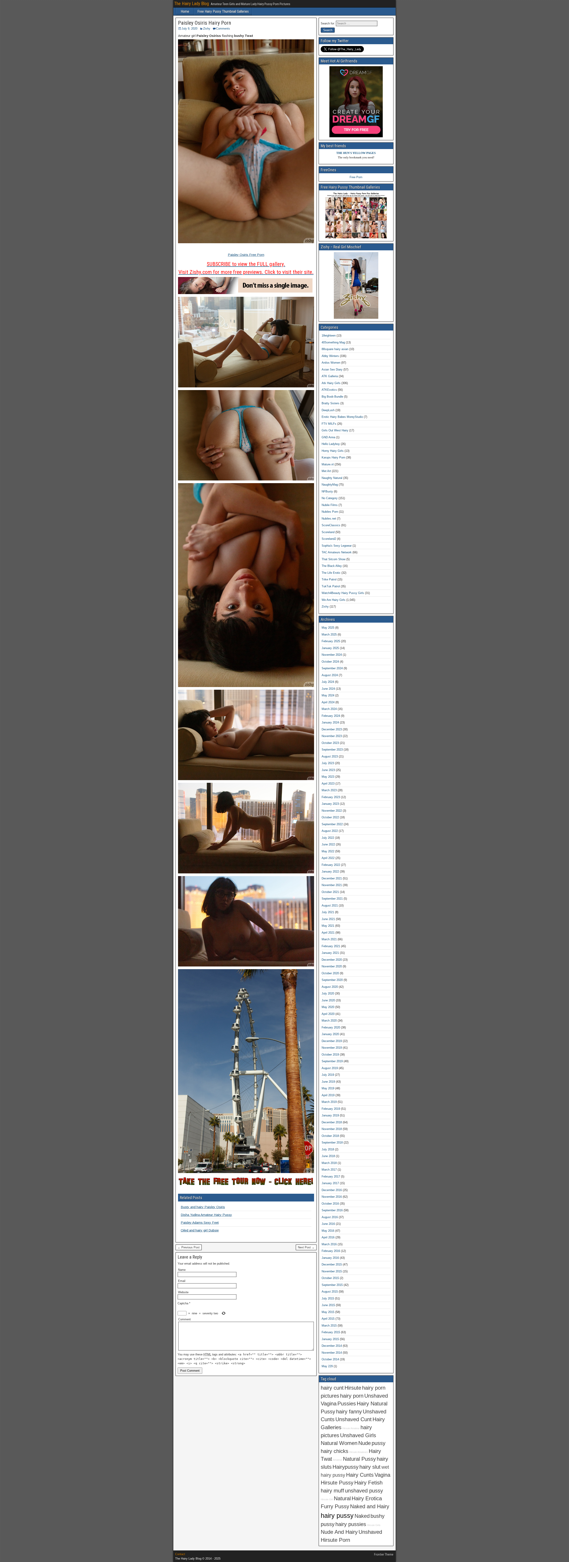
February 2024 (331, 715)
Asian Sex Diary (332, 369)
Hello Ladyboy (331, 444)
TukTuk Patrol (331, 586)
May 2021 (328, 925)
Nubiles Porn (330, 511)
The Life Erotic (331, 572)
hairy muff (332, 1491)
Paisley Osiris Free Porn (246, 255)
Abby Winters (330, 356)
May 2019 (328, 1088)
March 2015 (329, 1325)
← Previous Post (189, 1247)
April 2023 (328, 783)
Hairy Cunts (360, 1475)
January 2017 (330, 1183)
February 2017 (331, 1176)
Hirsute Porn (335, 1540)
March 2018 (329, 1163)
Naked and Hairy (369, 1506)
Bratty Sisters (330, 403)
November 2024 (332, 654)
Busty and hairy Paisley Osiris (203, 1207)
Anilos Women (331, 362)
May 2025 (328, 627)
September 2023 (332, 749)
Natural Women (339, 1443)
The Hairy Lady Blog (191, 3)
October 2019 (330, 1054)
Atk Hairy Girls (331, 383)
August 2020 (330, 986)
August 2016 (330, 1217)
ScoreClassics (331, 525)
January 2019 (330, 1115)
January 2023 (330, 803)
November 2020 (332, 966)
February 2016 (331, 1251)
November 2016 (332, 1196)
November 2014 (332, 1352)
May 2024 (328, 695)
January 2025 (330, 648)
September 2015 (332, 1285)
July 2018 (328, 1149)
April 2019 (328, 1095)
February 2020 (331, 1027)
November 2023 (332, 736)
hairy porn (351, 1396)
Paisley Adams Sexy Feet (200, 1222)
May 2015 (328, 1312)
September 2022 (332, 824)
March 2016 (329, 1244)
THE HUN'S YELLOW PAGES (356, 153)
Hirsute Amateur (351, 1428)
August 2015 (330, 1291)
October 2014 (330, 1359)
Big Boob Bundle (332, 396)
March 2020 (329, 1020)
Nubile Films (330, 505)
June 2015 (328, 1305)
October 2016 (330, 1203)
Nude (364, 1443)
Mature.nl (328, 464)
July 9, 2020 (189, 28)
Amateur (337, 1459)
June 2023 (328, 770)
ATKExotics (329, 389)
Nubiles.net (329, 518)
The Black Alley (332, 566)
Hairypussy (346, 1467)
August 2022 (330, 831)
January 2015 (330, 1339)
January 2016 (330, 1257)
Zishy (206, 28)
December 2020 (332, 959)
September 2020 (332, 980)
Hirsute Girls (374, 1525)
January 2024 (330, 722)
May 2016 (328, 1230)
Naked (362, 1516)
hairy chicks (334, 1451)
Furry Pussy (335, 1506)
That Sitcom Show (333, 559)
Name (182, 1269)
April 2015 (328, 1318)
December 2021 (332, 878)
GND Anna (328, 437)
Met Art (326, 471)
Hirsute (353, 1388)
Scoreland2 (329, 538)
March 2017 (329, 1169)
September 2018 (332, 1142)
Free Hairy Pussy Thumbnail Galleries (223, 11)
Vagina (382, 1475)
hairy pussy (337, 1515)
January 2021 (330, 952)
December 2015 (332, 1264)
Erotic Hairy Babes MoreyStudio (342, 416)
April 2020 (328, 1014)
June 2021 (328, 919)
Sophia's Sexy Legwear (337, 545)
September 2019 (332, 1061)
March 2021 (329, 939)
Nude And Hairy (339, 1532)
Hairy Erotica (367, 1498)
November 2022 (332, 810)
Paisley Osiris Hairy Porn (204, 23)
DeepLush (328, 410)
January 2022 (330, 871)
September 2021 (332, 898)
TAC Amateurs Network (337, 552)
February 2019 (331, 1108)
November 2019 (332, 1047)
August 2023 (330, 756)
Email (181, 1281)
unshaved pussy (364, 1491)
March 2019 (329, 1102)
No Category (330, 498)
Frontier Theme (383, 1554)
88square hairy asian (335, 349)
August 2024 (330, 675)
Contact (180, 1554)
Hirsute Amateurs (358, 1452)
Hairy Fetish (368, 1483)
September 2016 (332, 1210)
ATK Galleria (330, 376)
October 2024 (330, 661)
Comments (223, 28)
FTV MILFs (329, 423)
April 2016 (328, 1237)
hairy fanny (349, 1412)
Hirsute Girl (327, 1499)
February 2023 (331, 797)
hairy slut (370, 1467)
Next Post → (306, 1247)
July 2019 (328, 1074)
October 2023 (330, 743)
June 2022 (328, 844)
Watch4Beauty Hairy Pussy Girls (343, 593)
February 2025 (331, 641)
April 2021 (328, 932)
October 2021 (330, 892)
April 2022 (328, 858)
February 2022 (331, 865)
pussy (378, 1443)
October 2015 (330, 1278)
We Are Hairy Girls (333, 600)
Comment (184, 1319)
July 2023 (328, 763)
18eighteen (329, 335)
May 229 (327, 1366)
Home (185, 11)
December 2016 (332, 1190)
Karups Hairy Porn (333, 457)
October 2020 (330, 973)
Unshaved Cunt (353, 1419)
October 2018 (330, 1136)
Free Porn (356, 177)
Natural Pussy (359, 1459)
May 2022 (328, 851)
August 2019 (330, 1068)
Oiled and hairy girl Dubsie (200, 1230)
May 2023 (328, 776)
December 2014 (332, 1345)
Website (183, 1292)
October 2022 (330, 817)
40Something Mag (333, 342)
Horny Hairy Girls (333, 450)
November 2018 (332, 1129)
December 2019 (332, 1041)
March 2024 (329, 709)
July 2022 (328, 837)
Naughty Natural (332, 478)
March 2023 (329, 790)
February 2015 (331, 1332)
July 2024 (328, 681)
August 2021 (330, 905)
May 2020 (328, 1007)
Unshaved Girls (358, 1435)
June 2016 (328, 1223)
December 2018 (332, 1122)
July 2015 (328, 1298)
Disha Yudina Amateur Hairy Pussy (206, 1215)
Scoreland (328, 532)
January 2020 (330, 1034)
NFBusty (327, 491)
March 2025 (329, 634)
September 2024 (332, 668)
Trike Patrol (329, 579)
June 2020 (328, 1000)
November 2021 (332, 885)
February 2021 (331, 946)
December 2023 (332, 729)
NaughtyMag (330, 484)
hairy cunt (332, 1388)
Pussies (346, 1404)
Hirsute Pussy (337, 1483)
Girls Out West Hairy (335, 430)
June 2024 (328, 688)
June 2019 (328, 1081)
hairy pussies (350, 1524)
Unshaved (370, 1532)
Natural (342, 1498)
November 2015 (332, 1271)
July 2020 (328, 993)
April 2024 (328, 702)
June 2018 (328, 1156)
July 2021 (328, 912)
